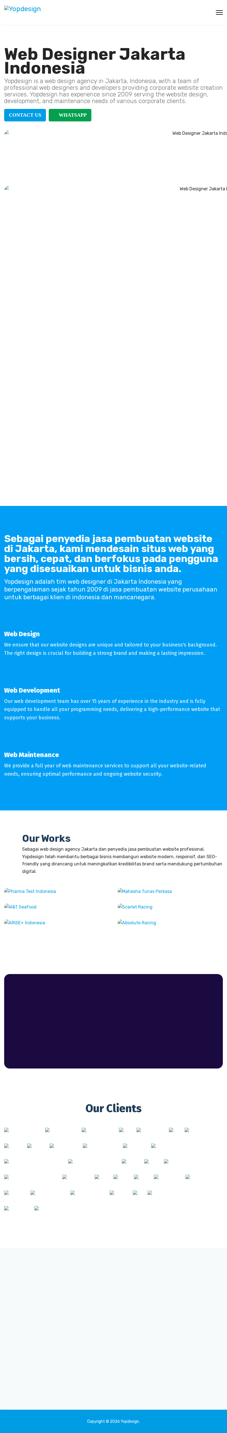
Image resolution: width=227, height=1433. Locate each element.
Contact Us (25, 115)
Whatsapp (72, 115)
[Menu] (219, 12)
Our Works (46, 838)
